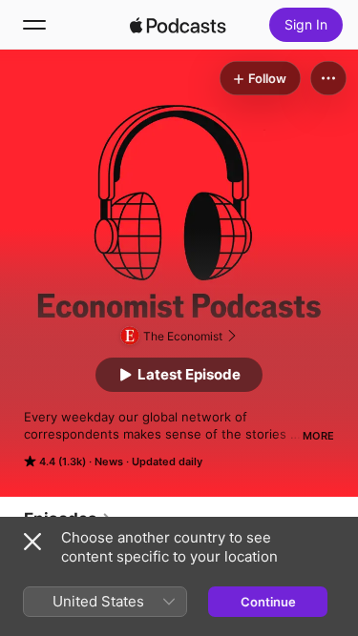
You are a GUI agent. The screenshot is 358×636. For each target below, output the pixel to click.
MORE (318, 435)
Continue (268, 601)
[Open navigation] (34, 25)
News (109, 461)
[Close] (32, 541)
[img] (178, 24)
